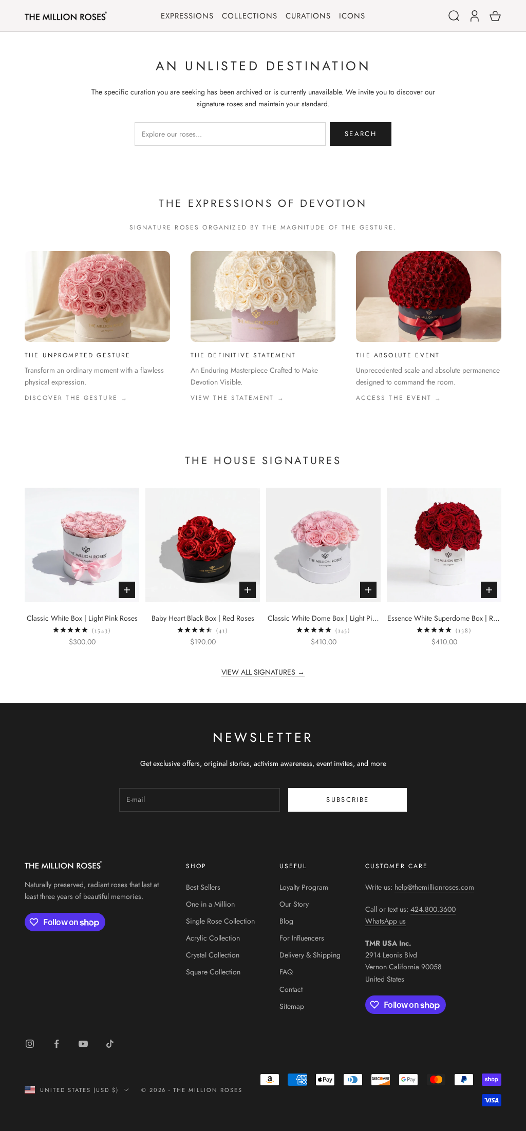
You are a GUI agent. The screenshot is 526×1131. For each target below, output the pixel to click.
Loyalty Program (303, 887)
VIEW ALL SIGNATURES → (263, 672)
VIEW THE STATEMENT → (238, 397)
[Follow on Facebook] (56, 1044)
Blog (286, 921)
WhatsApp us (385, 921)
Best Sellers (203, 887)
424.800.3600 (433, 909)
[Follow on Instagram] (30, 1044)
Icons (352, 16)
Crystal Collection (212, 955)
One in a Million (210, 904)
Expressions (187, 16)
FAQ (286, 972)
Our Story (294, 904)
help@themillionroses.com (434, 887)
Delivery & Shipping (310, 955)
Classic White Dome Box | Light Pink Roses (323, 618)
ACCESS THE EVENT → (399, 397)
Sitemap (291, 1006)
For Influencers (301, 938)
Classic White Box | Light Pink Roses (82, 618)
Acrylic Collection (213, 938)
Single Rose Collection (220, 921)
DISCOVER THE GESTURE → (76, 397)
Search (361, 134)
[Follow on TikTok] (110, 1044)
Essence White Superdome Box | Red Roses (444, 618)
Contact (291, 989)
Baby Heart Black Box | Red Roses (203, 618)
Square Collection (213, 972)
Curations (308, 16)
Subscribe (347, 799)
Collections (249, 16)
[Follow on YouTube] (83, 1044)
